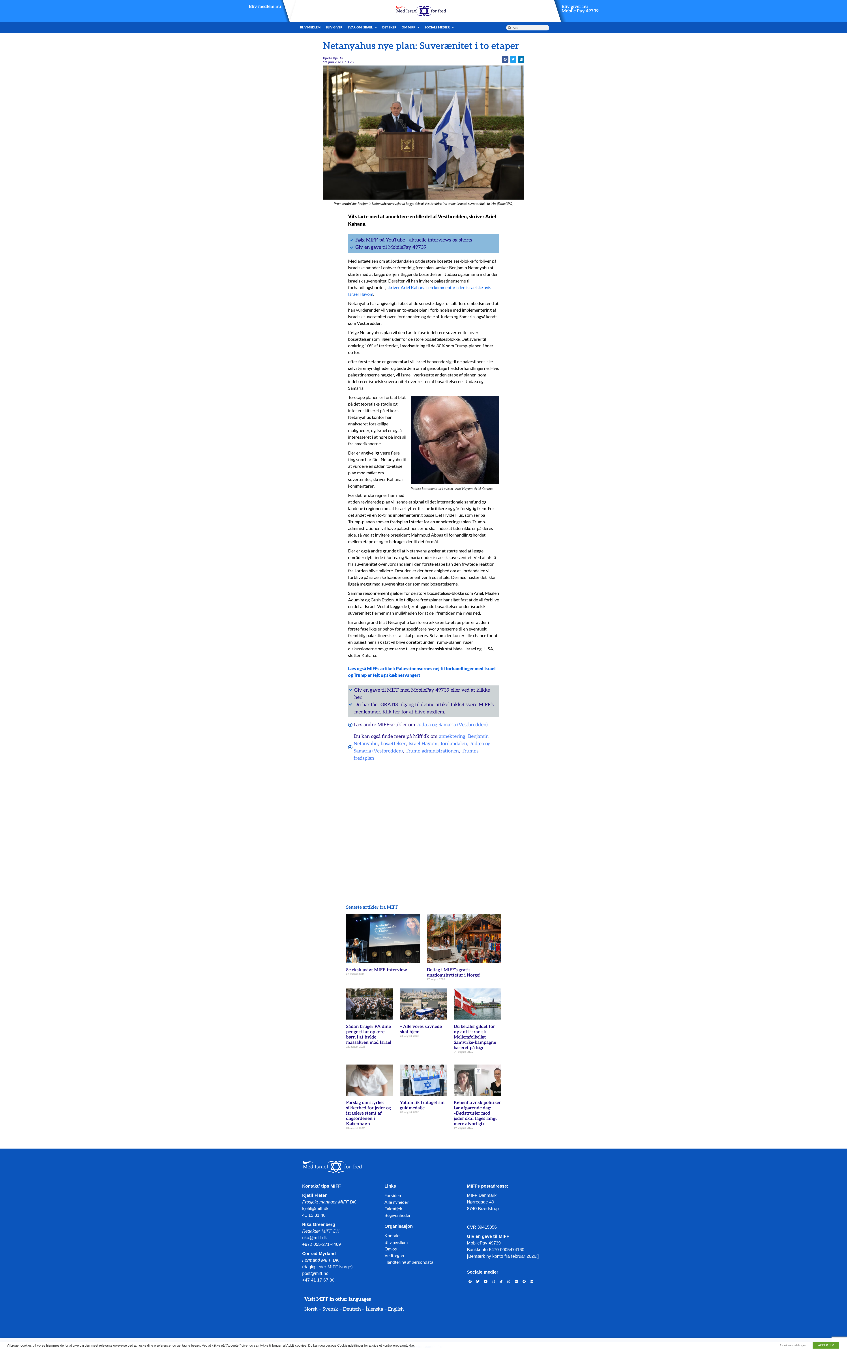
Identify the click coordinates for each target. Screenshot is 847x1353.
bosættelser (393, 744)
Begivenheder (397, 1215)
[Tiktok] (501, 1281)
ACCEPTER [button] (826, 1345)
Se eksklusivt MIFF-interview (376, 970)
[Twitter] (478, 1281)
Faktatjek (393, 1208)
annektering (452, 736)
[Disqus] (423, 821)
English (396, 1309)
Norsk (311, 1309)
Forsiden (392, 1195)
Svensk (330, 1309)
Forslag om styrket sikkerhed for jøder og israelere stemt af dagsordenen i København (368, 1113)
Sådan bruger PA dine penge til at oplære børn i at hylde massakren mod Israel (368, 1034)
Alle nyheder (396, 1202)
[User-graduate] (532, 1281)
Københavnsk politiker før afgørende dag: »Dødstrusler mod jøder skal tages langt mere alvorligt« (477, 1113)
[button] (505, 59)
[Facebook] (470, 1281)
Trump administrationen (432, 751)
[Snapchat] (524, 1281)
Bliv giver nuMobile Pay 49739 (580, 9)
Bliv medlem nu (265, 6)
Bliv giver (334, 27)
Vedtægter (394, 1255)
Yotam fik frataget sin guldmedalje (422, 1105)
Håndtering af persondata (408, 1262)
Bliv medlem (310, 27)
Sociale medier (437, 27)
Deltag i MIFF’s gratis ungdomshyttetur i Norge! (453, 972)
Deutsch (352, 1309)
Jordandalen (453, 744)
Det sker (389, 27)
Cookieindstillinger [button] (793, 1345)
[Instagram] (493, 1281)
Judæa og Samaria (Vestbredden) (452, 725)
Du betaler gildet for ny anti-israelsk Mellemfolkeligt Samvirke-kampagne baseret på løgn (475, 1037)
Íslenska (374, 1309)
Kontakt (392, 1235)
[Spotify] (516, 1281)
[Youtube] (485, 1281)
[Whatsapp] (509, 1281)
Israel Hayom (423, 744)
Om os (390, 1248)
